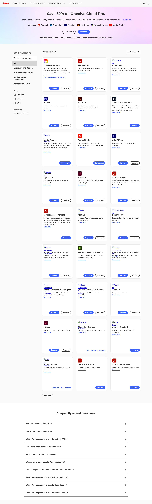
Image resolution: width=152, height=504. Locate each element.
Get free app (64, 163)
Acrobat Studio (119, 177)
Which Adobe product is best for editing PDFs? (47, 439)
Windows (102, 350)
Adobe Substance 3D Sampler (125, 252)
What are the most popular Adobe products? (45, 462)
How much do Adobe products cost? (42, 454)
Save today (69, 32)
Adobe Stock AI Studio (122, 103)
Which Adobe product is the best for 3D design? (47, 477)
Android (94, 350)
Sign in (144, 3)
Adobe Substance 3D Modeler (91, 290)
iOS (88, 350)
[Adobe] (6, 3)
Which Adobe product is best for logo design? (46, 485)
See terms (126, 20)
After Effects (117, 140)
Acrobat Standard (120, 327)
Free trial (84, 32)
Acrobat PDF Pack (86, 364)
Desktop (20, 95)
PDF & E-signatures (36, 3)
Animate (81, 215)
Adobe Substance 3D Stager (56, 252)
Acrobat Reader (50, 364)
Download (55, 387)
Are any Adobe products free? (39, 424)
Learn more (61, 77)
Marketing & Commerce (56, 3)
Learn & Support (74, 3)
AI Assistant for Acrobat (54, 215)
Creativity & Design (18, 3)
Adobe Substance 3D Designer (57, 290)
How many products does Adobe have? (43, 447)
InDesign (82, 177)
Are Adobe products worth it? (39, 431)
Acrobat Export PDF (121, 364)
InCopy (47, 327)
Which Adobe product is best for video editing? (47, 493)
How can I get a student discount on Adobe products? (50, 470)
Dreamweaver (118, 215)
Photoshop (117, 65)
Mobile (20, 99)
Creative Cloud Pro (52, 65)
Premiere (47, 103)
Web (19, 103)
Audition (116, 290)
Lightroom (48, 177)
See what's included (50, 77)
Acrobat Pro (83, 65)
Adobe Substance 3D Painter (90, 252)
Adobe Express (50, 140)
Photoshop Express (86, 327)
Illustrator (82, 103)
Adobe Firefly (84, 140)
